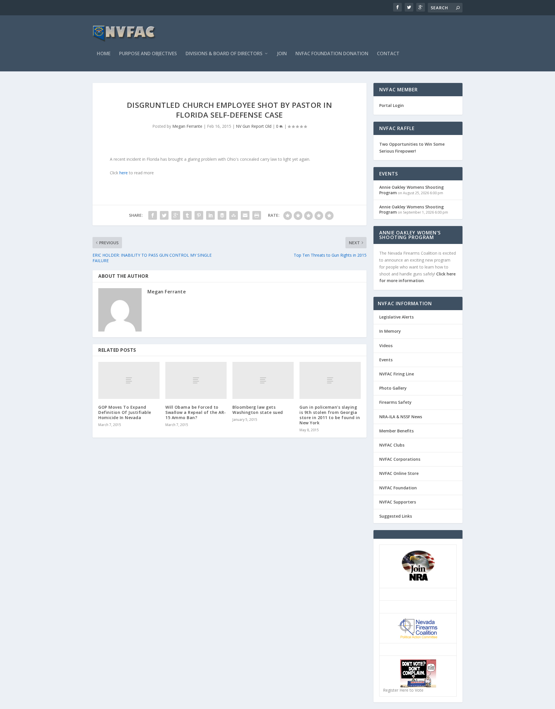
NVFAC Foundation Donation (331, 54)
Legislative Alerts (396, 317)
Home (103, 54)
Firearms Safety (395, 402)
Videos (386, 345)
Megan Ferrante (187, 126)
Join (282, 54)
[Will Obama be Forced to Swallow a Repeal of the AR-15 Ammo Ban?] (196, 380)
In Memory (390, 331)
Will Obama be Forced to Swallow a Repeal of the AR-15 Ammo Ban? (195, 412)
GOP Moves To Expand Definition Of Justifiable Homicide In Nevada (124, 412)
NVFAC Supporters (397, 502)
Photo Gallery (393, 388)
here (123, 172)
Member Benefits (396, 431)
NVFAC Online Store (399, 473)
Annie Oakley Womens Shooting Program (411, 189)
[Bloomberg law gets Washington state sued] (263, 380)
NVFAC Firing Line (396, 374)
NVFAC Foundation (398, 487)
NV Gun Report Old (253, 126)
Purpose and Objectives (148, 54)
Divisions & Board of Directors (224, 54)
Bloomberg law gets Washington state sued (257, 409)
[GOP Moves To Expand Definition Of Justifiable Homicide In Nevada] (129, 380)
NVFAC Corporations (399, 459)
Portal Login (391, 105)
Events (386, 359)
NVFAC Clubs (391, 445)
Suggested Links (395, 516)
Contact (388, 54)
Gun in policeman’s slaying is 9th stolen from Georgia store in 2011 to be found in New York (329, 415)
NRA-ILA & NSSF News (400, 416)
